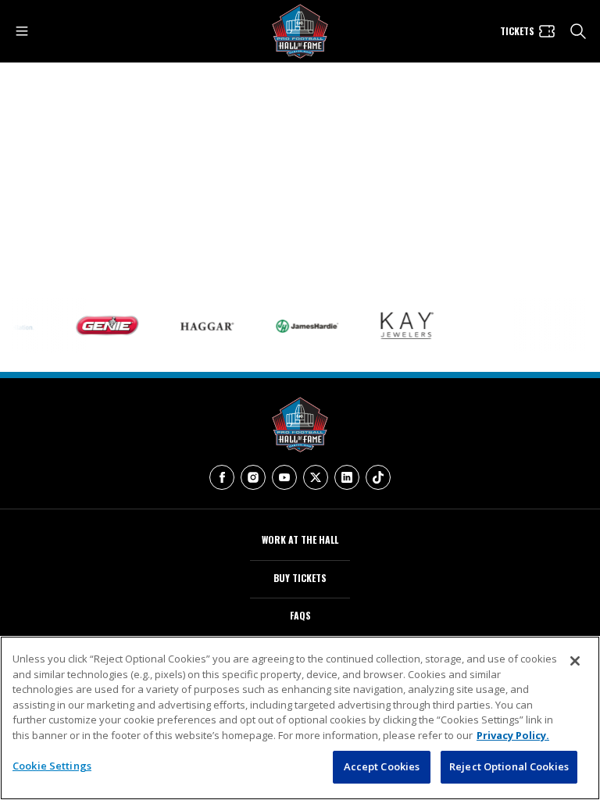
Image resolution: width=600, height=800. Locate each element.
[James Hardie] (301, 326)
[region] (300, 718)
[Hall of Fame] (300, 424)
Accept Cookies (382, 766)
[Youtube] (284, 477)
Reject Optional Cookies (509, 766)
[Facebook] (221, 477)
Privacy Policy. (513, 735)
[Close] (575, 661)
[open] (21, 31)
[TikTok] (378, 477)
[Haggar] (201, 326)
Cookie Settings (51, 766)
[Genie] (101, 326)
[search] (578, 31)
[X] (315, 477)
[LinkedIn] (346, 477)
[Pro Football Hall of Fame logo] (300, 31)
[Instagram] (253, 477)
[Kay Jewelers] (401, 325)
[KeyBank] (501, 326)
